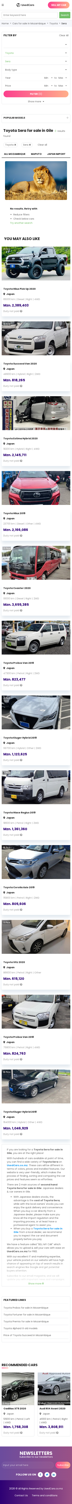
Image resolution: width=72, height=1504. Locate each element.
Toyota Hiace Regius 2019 (19, 812)
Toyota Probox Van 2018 (18, 1037)
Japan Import (56, 154)
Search (65, 15)
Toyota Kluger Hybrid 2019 (20, 737)
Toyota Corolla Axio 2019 (18, 887)
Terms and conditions (44, 1495)
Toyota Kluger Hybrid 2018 (20, 1111)
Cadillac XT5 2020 (15, 1408)
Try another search (21, 223)
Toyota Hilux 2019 (14, 513)
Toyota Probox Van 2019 (18, 663)
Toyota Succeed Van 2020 (20, 363)
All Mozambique (14, 154)
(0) (36, 94)
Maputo (36, 154)
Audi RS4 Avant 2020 (52, 1408)
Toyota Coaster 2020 (17, 588)
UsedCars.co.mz (17, 1165)
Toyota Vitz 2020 (14, 962)
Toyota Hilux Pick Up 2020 (19, 289)
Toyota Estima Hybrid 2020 (20, 438)
